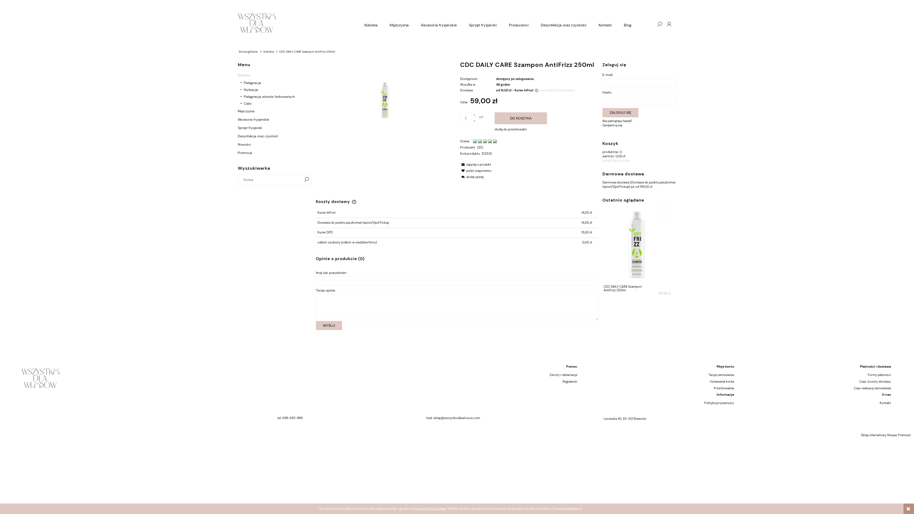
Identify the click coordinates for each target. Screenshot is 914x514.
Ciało (248, 103)
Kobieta (244, 75)
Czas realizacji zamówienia (872, 388)
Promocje (245, 153)
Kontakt (885, 403)
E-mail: (607, 75)
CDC (480, 147)
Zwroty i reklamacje (563, 375)
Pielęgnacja (252, 83)
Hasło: (607, 92)
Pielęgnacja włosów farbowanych (269, 96)
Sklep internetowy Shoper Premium (886, 435)
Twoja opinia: (326, 290)
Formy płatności (879, 375)
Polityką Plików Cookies (429, 509)
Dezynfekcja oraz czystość (258, 136)
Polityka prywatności (719, 403)
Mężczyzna (246, 111)
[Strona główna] (298, 24)
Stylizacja (251, 90)
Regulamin (570, 382)
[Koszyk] (650, 24)
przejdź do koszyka (616, 160)
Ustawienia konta (722, 382)
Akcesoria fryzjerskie (253, 119)
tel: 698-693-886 (290, 418)
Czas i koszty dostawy (875, 382)
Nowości (244, 144)
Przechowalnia (724, 388)
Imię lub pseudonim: (331, 273)
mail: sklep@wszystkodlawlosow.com (453, 418)
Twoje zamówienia (721, 375)
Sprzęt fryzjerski (250, 128)
